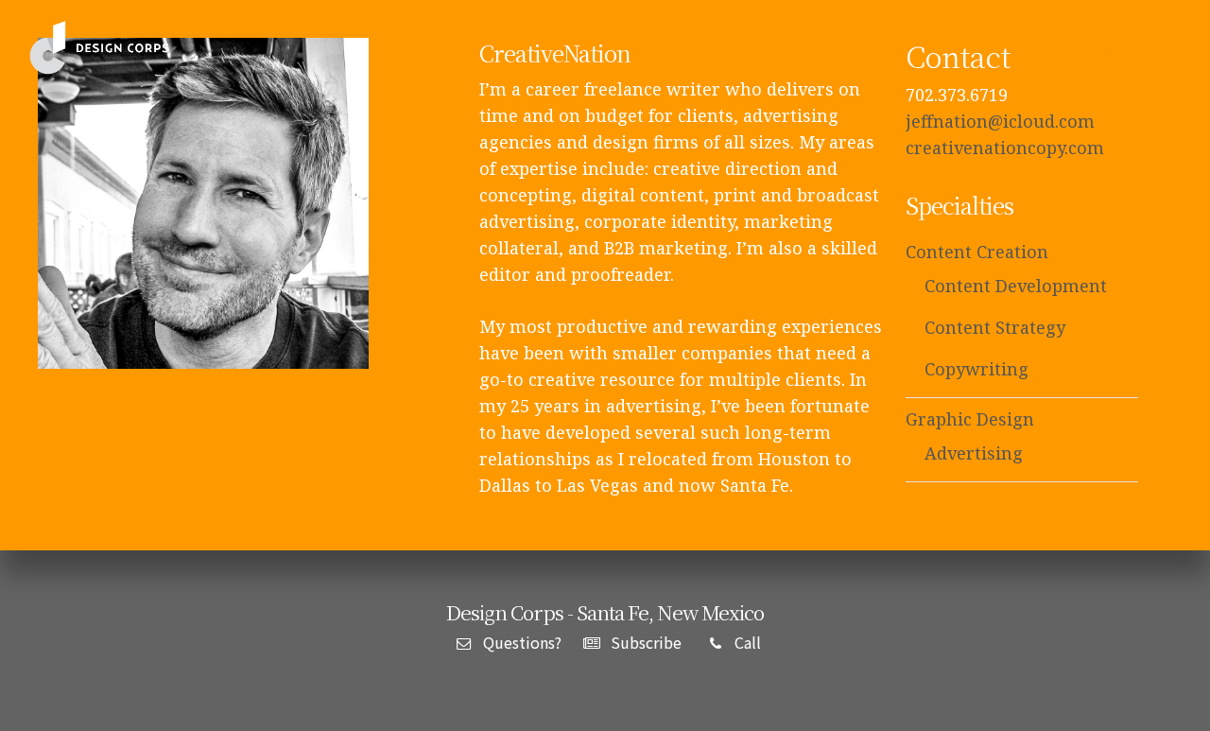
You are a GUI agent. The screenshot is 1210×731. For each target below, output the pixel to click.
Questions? (520, 642)
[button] (1167, 48)
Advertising (974, 453)
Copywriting (976, 368)
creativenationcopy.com (1005, 147)
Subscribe (644, 642)
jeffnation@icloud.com (1000, 121)
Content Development (1016, 285)
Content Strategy (995, 327)
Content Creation (977, 251)
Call (746, 642)
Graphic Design (970, 419)
